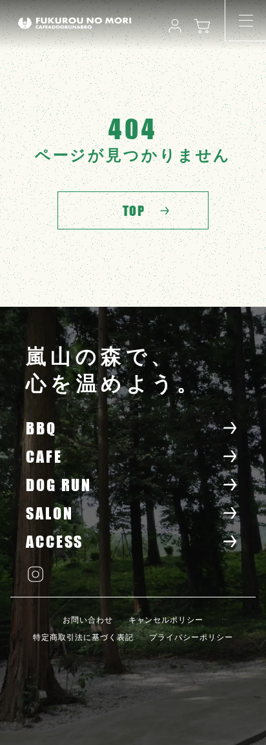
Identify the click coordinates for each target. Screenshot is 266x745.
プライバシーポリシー (191, 637)
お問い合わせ (88, 619)
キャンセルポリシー (166, 619)
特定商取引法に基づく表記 (83, 637)
